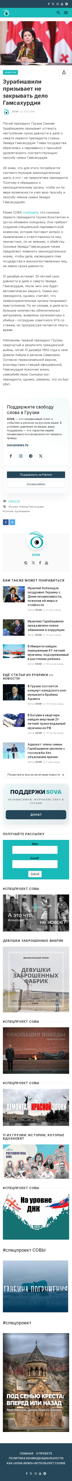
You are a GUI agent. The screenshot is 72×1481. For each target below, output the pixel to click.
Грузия (14, 506)
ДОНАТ (36, 814)
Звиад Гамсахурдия (32, 506)
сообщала (30, 212)
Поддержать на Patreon (36, 474)
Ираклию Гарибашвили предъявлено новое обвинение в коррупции (46, 626)
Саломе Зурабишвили (17, 511)
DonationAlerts (36, 484)
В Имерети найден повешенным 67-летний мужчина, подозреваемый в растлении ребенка (48, 653)
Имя (35, 843)
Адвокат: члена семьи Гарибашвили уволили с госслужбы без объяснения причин (46, 751)
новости (10, 72)
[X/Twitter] (41, 456)
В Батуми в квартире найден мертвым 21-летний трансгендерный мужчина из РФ (46, 721)
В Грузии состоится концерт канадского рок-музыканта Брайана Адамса (47, 692)
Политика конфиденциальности (36, 1458)
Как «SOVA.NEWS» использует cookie (36, 1463)
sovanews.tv (18, 445)
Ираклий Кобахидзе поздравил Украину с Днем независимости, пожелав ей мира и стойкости (45, 596)
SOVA (15, 111)
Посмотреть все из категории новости (33, 774)
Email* (34, 858)
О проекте (44, 1453)
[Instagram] (21, 456)
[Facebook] (11, 456)
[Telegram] (31, 456)
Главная (26, 1453)
